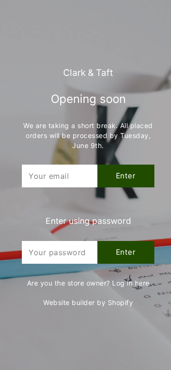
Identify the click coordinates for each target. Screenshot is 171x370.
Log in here (131, 283)
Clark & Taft (88, 72)
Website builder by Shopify (88, 302)
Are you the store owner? (88, 283)
